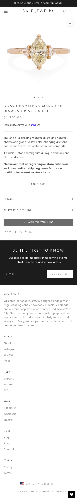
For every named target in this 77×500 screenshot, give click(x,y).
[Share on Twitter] (20, 231)
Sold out (38, 184)
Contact (9, 449)
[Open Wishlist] (71, 494)
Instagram (10, 349)
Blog (6, 437)
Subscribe (60, 274)
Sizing (7, 443)
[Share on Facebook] (15, 231)
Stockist (8, 420)
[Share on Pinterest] (25, 231)
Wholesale (10, 414)
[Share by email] (30, 231)
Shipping (9, 378)
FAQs (7, 390)
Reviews (8, 355)
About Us (9, 343)
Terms (8, 473)
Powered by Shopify (53, 491)
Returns (8, 384)
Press (7, 361)
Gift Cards (10, 408)
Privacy (8, 467)
